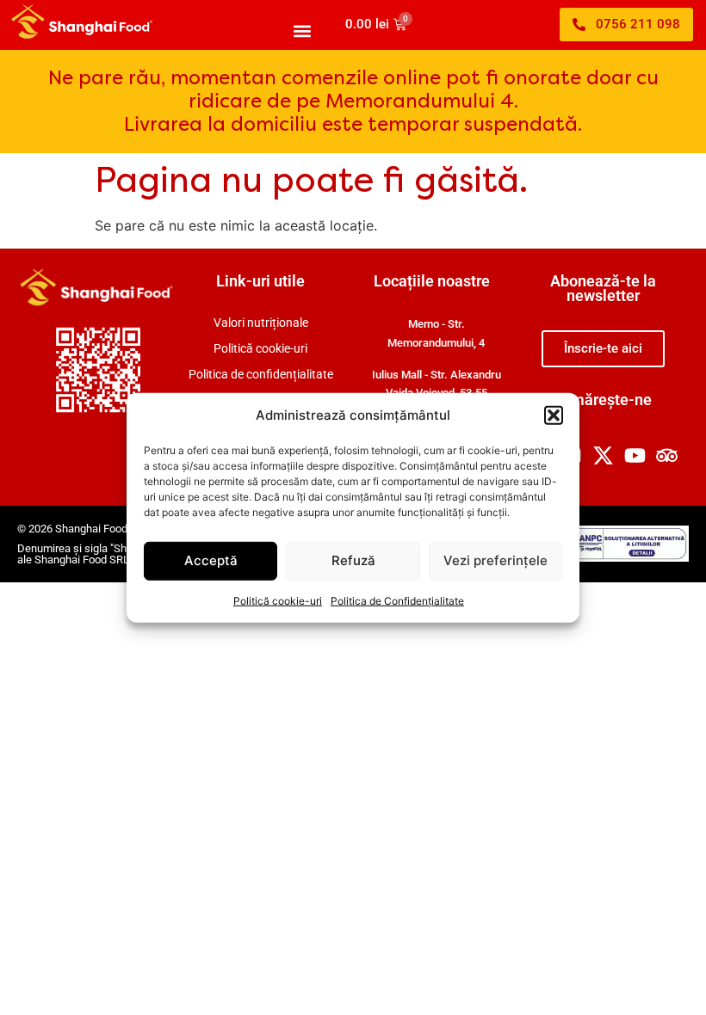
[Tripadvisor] (666, 455)
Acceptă (211, 560)
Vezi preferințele (495, 560)
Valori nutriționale (261, 323)
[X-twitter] (603, 455)
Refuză (353, 560)
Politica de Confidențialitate (397, 600)
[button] (553, 415)
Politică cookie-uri (277, 600)
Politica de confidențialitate (261, 374)
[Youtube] (634, 455)
